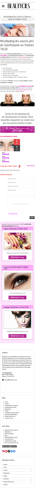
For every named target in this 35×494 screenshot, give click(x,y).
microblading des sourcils (25, 86)
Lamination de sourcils (10, 407)
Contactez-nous (9, 418)
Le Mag (6, 411)
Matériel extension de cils (11, 430)
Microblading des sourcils (11, 437)
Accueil (5, 464)
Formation (6, 479)
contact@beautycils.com (10, 380)
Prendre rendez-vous (10, 416)
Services (7, 404)
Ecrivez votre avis (31, 165)
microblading (3, 55)
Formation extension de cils (12, 413)
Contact (6, 484)
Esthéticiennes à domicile (11, 405)
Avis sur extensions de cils (11, 442)
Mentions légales (9, 434)
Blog (6, 435)
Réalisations (8, 409)
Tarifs (6, 402)
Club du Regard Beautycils (22, 90)
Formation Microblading (11, 414)
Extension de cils (9, 439)
